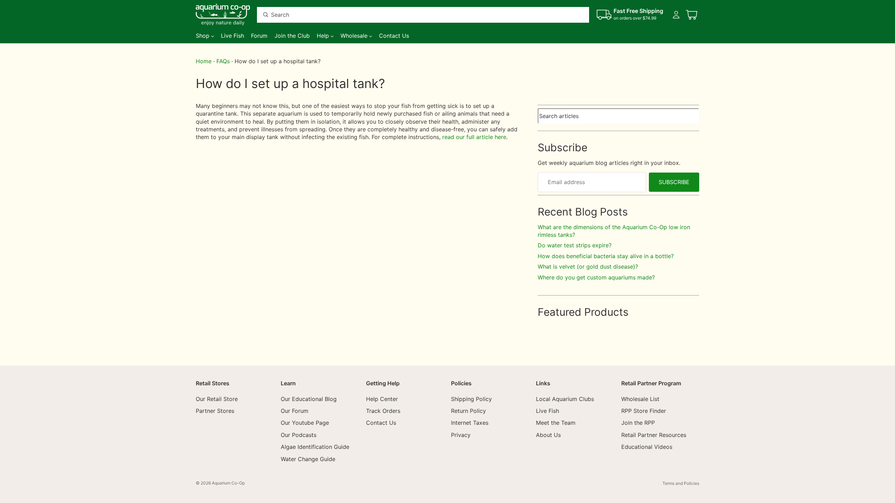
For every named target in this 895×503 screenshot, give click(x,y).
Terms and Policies (681, 483)
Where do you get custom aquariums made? (596, 277)
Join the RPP (638, 423)
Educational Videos (646, 446)
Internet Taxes (469, 423)
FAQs (223, 61)
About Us (548, 434)
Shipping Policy (471, 398)
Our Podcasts (298, 434)
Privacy (461, 434)
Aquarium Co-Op (228, 483)
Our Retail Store (217, 398)
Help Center (382, 398)
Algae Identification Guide (315, 446)
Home (204, 61)
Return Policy (468, 410)
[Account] (676, 14)
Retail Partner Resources (653, 434)
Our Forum (294, 410)
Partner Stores (215, 410)
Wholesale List (640, 398)
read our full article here (474, 136)
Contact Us (381, 423)
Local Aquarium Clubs (565, 398)
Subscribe (674, 181)
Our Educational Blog (309, 398)
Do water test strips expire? (574, 245)
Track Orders (383, 410)
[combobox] (414, 15)
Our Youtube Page (305, 423)
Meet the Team (555, 423)
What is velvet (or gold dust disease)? (588, 266)
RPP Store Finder (643, 410)
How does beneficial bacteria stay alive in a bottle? (606, 256)
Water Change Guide (308, 458)
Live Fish (547, 410)
